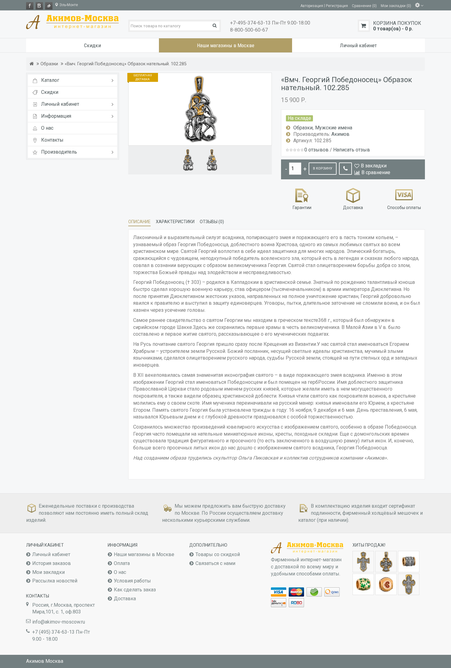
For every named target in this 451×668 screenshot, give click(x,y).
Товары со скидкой (217, 554)
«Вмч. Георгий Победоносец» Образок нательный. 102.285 (126, 64)
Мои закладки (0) (396, 5)
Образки (49, 64)
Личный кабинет (51, 554)
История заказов (51, 563)
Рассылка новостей (54, 581)
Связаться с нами (215, 563)
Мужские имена (333, 128)
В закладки (374, 166)
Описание (139, 221)
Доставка (125, 598)
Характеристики (175, 221)
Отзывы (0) (212, 221)
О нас (120, 572)
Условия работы (132, 581)
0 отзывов (316, 150)
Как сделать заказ (135, 590)
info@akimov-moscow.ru (58, 622)
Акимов (340, 134)
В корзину (322, 168)
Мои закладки (48, 572)
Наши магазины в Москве (144, 554)
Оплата (122, 563)
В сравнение (375, 172)
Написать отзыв (351, 150)
